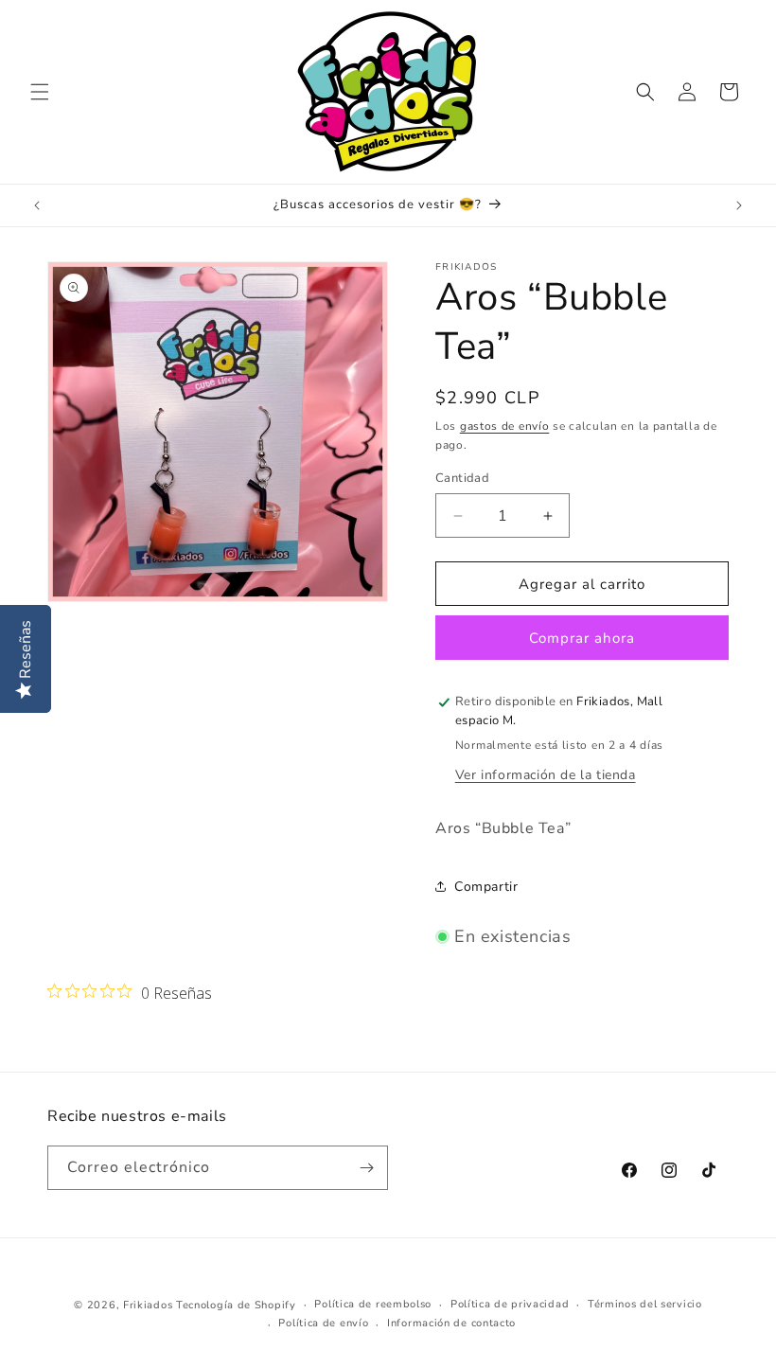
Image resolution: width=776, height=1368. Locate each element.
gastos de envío (505, 426)
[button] (40, 92)
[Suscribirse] (366, 1168)
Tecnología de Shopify (236, 1305)
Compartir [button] (486, 887)
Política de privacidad (509, 1304)
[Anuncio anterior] (37, 205)
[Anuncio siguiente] (739, 205)
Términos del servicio (645, 1304)
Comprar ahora (582, 638)
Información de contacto (451, 1323)
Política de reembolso (373, 1304)
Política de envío (323, 1323)
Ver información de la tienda (545, 775)
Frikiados (147, 1305)
